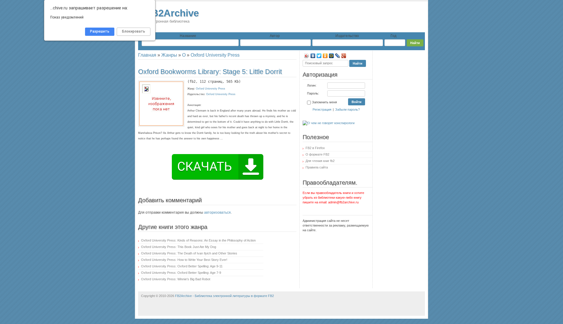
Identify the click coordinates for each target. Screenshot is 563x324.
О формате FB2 (317, 154)
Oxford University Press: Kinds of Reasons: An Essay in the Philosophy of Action (198, 240)
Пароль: (313, 93)
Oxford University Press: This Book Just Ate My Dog (178, 247)
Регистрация (322, 109)
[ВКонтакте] (313, 56)
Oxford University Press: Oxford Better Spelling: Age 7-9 (181, 272)
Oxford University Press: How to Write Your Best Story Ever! (184, 259)
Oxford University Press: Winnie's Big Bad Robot (175, 279)
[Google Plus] (344, 56)
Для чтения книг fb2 (320, 161)
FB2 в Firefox (315, 148)
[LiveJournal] (338, 56)
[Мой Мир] (331, 56)
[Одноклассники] (325, 56)
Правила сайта (317, 167)
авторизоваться (217, 212)
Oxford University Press (215, 55)
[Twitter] (319, 56)
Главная (147, 55)
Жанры (169, 55)
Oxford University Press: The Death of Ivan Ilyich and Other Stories (189, 253)
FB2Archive (172, 15)
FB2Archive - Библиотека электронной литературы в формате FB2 (224, 296)
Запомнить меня (324, 102)
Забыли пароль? (347, 109)
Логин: (311, 85)
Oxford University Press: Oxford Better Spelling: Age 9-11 (182, 266)
